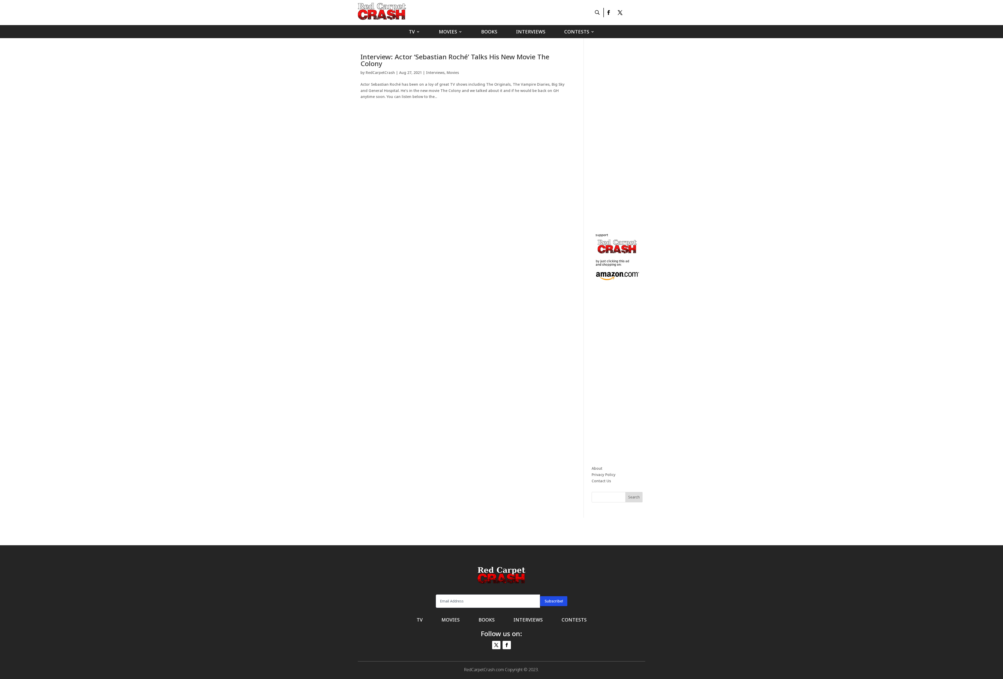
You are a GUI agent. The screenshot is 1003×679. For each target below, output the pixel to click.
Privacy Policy (603, 474)
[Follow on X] (620, 12)
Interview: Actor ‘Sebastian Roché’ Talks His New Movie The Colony (454, 60)
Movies (448, 32)
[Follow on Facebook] (608, 12)
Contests (576, 32)
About (597, 468)
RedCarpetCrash (380, 72)
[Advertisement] (631, 131)
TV (412, 32)
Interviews (530, 32)
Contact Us (601, 480)
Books (489, 32)
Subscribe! (554, 601)
